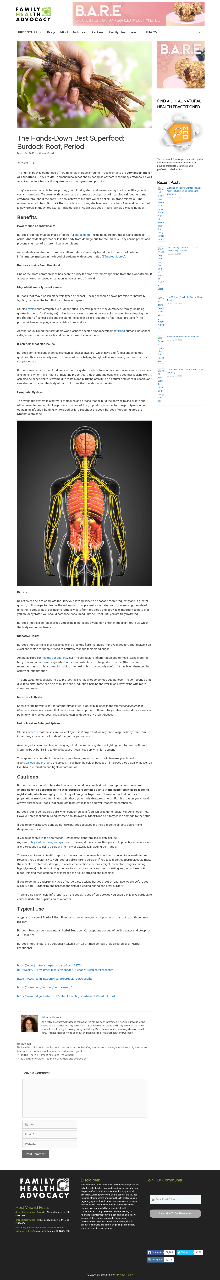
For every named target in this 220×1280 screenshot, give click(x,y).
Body (51, 32)
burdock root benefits (78, 1047)
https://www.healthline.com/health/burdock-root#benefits (54, 978)
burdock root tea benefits (36, 1051)
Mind (64, 32)
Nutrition (79, 32)
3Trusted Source (113, 256)
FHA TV (151, 32)
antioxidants (83, 234)
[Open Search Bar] (200, 32)
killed (121, 331)
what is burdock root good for (69, 1051)
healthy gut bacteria (54, 657)
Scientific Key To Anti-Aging (29, 1212)
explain (32, 309)
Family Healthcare (122, 32)
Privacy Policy (125, 1274)
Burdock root (57, 1047)
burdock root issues (103, 1047)
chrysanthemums (41, 842)
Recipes (97, 32)
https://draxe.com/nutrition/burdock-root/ (44, 987)
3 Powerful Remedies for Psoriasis (183, 337)
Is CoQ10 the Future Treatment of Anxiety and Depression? (54, 1058)
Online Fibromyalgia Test (27, 1220)
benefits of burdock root (35, 1047)
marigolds (60, 842)
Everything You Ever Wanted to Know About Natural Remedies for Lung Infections (184, 191)
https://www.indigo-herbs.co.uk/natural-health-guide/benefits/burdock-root (66, 996)
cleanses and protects (37, 762)
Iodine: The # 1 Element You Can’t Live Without (47, 1055)
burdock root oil (124, 1047)
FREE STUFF (27, 32)
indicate (33, 732)
